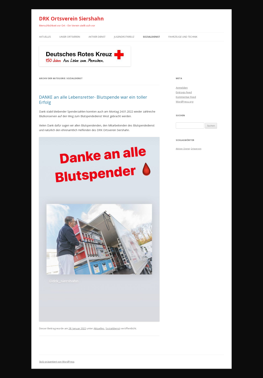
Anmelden (182, 87)
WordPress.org (184, 101)
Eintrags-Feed (184, 92)
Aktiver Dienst (97, 36)
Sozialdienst (151, 36)
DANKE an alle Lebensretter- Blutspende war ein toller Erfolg (93, 99)
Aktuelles (45, 36)
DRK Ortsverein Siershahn (71, 18)
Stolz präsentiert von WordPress (56, 361)
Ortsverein (196, 148)
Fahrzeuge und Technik (182, 36)
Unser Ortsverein (69, 36)
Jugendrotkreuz (124, 36)
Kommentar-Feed (186, 97)
